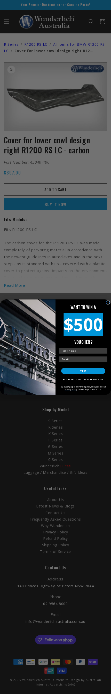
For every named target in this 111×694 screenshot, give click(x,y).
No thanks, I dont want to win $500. (83, 379)
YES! (83, 370)
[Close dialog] (107, 302)
